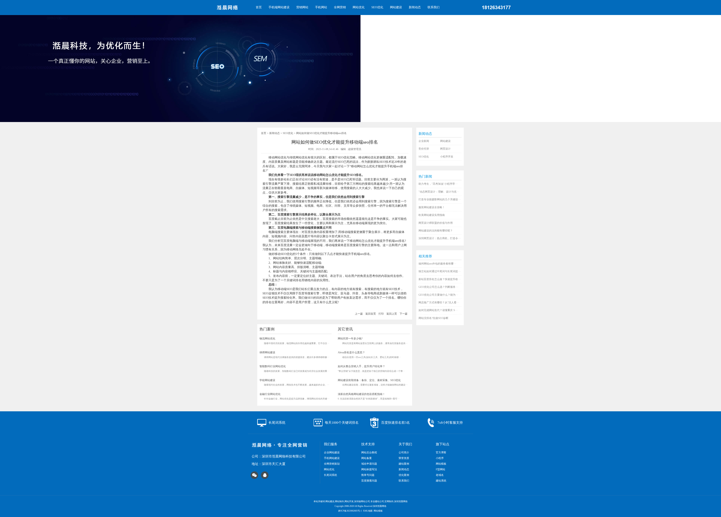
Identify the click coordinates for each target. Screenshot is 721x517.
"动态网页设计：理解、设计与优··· (439, 191)
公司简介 (404, 452)
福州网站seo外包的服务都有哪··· (437, 263)
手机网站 (321, 7)
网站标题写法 (369, 469)
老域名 (440, 475)
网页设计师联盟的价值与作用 (436, 223)
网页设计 (445, 148)
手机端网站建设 (279, 7)
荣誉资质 (404, 458)
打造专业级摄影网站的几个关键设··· (440, 199)
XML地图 (368, 510)
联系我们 (434, 7)
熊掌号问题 (367, 475)
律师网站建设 (267, 352)
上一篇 (359, 313)
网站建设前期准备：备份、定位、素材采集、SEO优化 (369, 380)
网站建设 (396, 7)
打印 (381, 313)
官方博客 (441, 452)
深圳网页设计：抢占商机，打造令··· (440, 238)
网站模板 (441, 463)
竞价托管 (424, 148)
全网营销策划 (332, 463)
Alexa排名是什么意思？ (351, 352)
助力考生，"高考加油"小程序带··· (438, 183)
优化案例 (404, 475)
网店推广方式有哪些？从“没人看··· (439, 302)
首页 (259, 7)
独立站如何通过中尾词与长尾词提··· (440, 271)
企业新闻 (424, 141)
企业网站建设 (332, 452)
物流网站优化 (267, 338)
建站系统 (441, 480)
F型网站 (440, 469)
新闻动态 (415, 7)
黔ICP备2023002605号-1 (350, 510)
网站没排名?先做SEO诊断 (433, 318)
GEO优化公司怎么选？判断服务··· (438, 287)
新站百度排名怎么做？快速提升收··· (440, 279)
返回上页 (391, 313)
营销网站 (302, 7)
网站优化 (359, 7)
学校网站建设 (267, 380)
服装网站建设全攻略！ (432, 207)
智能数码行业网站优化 (272, 366)
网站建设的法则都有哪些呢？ (436, 230)
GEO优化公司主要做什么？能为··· (438, 294)
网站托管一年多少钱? (350, 338)
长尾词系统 (330, 475)
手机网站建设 (332, 458)
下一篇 (403, 313)
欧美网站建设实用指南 (432, 215)
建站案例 (404, 463)
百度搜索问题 (369, 480)
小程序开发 (446, 156)
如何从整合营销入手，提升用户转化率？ (361, 366)
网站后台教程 (369, 452)
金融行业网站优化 (270, 394)
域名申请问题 (369, 463)
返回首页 (370, 313)
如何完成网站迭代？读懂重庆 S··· (438, 310)
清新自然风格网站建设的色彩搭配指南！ (361, 394)
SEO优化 (377, 7)
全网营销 (340, 7)
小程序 (440, 458)
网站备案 (366, 458)
